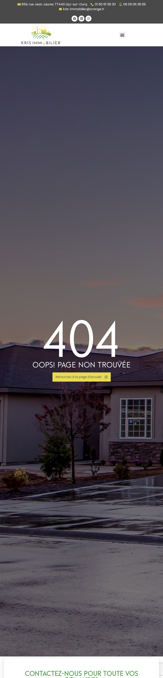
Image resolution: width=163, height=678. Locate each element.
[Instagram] (88, 19)
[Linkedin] (81, 19)
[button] (122, 35)
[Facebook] (75, 19)
